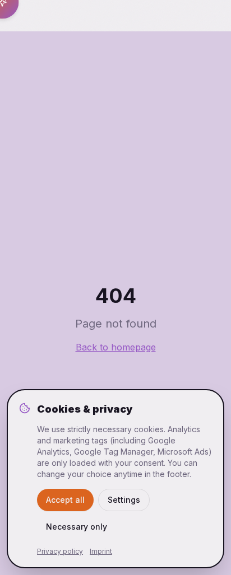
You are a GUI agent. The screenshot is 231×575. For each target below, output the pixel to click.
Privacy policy (60, 551)
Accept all (65, 499)
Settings (124, 499)
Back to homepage (116, 347)
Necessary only (76, 526)
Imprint (101, 551)
